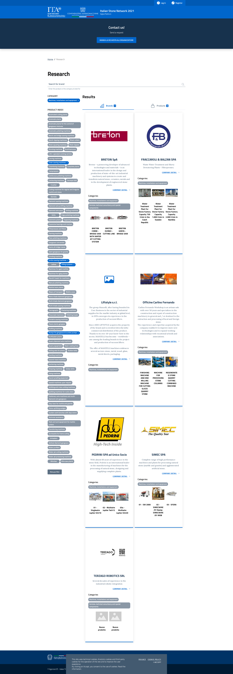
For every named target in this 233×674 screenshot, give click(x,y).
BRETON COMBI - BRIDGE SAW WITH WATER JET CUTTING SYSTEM (95, 235)
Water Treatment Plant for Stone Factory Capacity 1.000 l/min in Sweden (158, 211)
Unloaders (53, 438)
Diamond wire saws (56, 210)
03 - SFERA (171, 504)
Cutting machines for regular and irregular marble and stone (64, 190)
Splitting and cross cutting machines (62, 387)
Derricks (54, 196)
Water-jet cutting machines (59, 452)
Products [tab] (162, 105)
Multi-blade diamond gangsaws (60, 301)
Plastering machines (68, 310)
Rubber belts (72, 350)
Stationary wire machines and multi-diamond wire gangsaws (62, 397)
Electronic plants (55, 219)
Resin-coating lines (72, 346)
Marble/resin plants (56, 287)
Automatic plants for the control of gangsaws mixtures (61, 125)
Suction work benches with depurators (63, 412)
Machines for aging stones (58, 273)
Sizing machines (54, 373)
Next (132, 227)
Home (50, 59)
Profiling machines (55, 328)
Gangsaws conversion (57, 242)
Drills (54, 215)
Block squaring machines (58, 144)
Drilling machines (72, 210)
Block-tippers (74, 144)
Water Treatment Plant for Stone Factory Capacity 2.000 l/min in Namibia (172, 211)
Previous (86, 227)
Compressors (53, 171)
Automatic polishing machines (60, 131)
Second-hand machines (57, 359)
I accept (157, 662)
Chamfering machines (57, 166)
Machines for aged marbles (58, 269)
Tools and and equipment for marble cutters (62, 423)
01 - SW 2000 (145, 504)
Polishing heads (72, 315)
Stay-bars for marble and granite (61, 403)
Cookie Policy (154, 659)
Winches (53, 461)
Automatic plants (55, 119)
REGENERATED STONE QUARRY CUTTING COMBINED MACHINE (171, 379)
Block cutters (75, 140)
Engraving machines (71, 219)
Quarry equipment (55, 346)
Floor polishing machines (58, 238)
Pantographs (53, 310)
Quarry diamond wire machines (60, 341)
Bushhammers (70, 149)
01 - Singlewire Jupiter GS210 (95, 510)
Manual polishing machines (59, 282)
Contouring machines (56, 180)
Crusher (54, 184)
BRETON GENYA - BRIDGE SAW (122, 231)
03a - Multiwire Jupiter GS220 (122, 510)
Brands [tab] (110, 105)
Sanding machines (55, 355)
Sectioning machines (56, 364)
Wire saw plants (67, 461)
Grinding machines (55, 256)
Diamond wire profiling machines (61, 206)
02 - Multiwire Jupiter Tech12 (109, 509)
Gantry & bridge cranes (57, 247)
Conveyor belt (72, 180)
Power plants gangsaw (57, 324)
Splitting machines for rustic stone (61, 391)
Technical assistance (56, 417)
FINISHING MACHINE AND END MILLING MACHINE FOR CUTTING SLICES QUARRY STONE (144, 383)
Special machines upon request (60, 382)
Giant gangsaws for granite (58, 251)
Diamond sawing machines (58, 201)
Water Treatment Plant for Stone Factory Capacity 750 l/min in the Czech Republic (145, 213)
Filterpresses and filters (57, 228)
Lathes (53, 264)
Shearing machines (55, 368)
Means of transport (56, 292)
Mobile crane (70, 292)
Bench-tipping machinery (58, 140)
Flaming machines (55, 233)
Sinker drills (70, 368)
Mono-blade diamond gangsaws (60, 296)
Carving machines (55, 158)
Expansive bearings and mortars (60, 224)
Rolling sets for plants (57, 350)
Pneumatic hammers (56, 315)
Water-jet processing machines (60, 456)
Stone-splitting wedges (57, 408)
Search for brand (56, 84)
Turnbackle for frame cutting (59, 433)
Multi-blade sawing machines (59, 305)
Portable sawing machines (58, 319)
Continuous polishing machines (60, 175)
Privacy (142, 659)
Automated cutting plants (58, 114)
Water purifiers (54, 447)
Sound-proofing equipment (58, 378)
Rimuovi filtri (54, 472)
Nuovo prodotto (102, 628)
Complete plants (73, 166)
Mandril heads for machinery (59, 278)
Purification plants (55, 336)
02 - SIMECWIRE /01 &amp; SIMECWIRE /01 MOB (158, 510)
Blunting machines (55, 149)
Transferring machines (57, 429)
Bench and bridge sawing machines (61, 135)
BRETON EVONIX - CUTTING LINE (109, 231)
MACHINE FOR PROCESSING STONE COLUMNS (158, 378)
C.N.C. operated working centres (60, 154)
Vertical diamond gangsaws (59, 443)
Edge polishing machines (70, 215)
